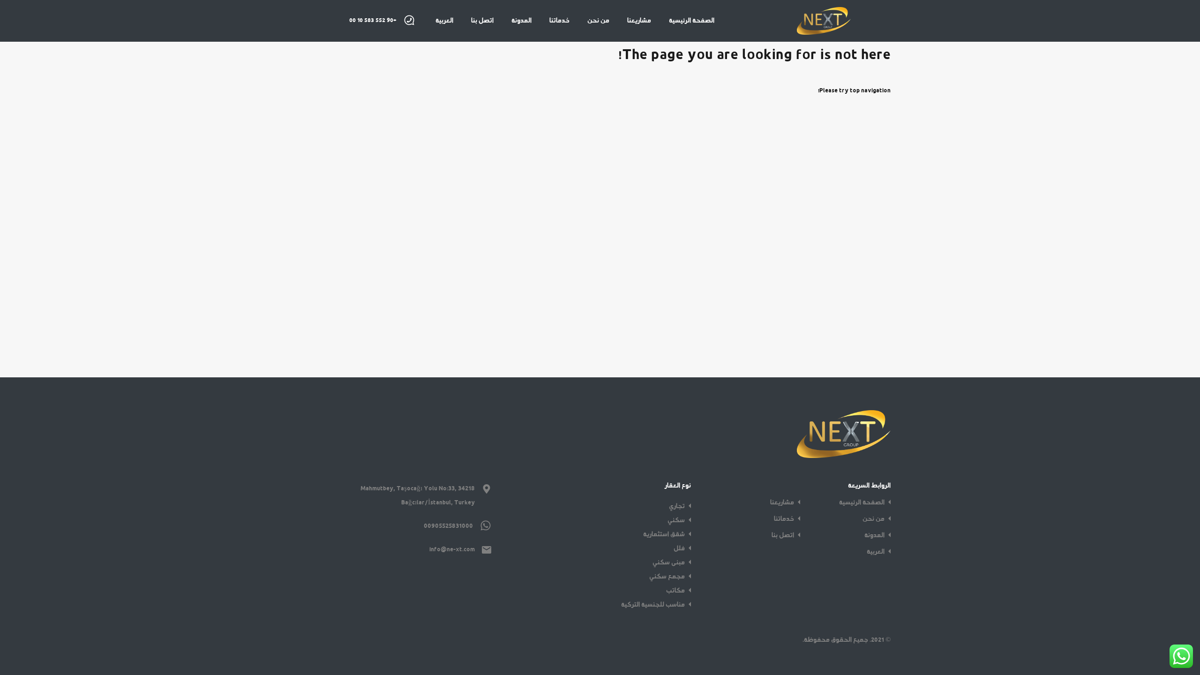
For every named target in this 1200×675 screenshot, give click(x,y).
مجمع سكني (667, 576)
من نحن (598, 20)
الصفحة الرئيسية (691, 20)
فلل (679, 548)
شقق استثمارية (664, 534)
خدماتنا (559, 20)
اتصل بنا (482, 20)
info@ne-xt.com (452, 549)
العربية (444, 20)
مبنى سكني (668, 562)
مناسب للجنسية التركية (653, 604)
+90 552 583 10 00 (373, 20)
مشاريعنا (639, 20)
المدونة (521, 20)
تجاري (677, 506)
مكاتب (675, 590)
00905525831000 (448, 526)
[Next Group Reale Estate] (824, 30)
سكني (676, 520)
